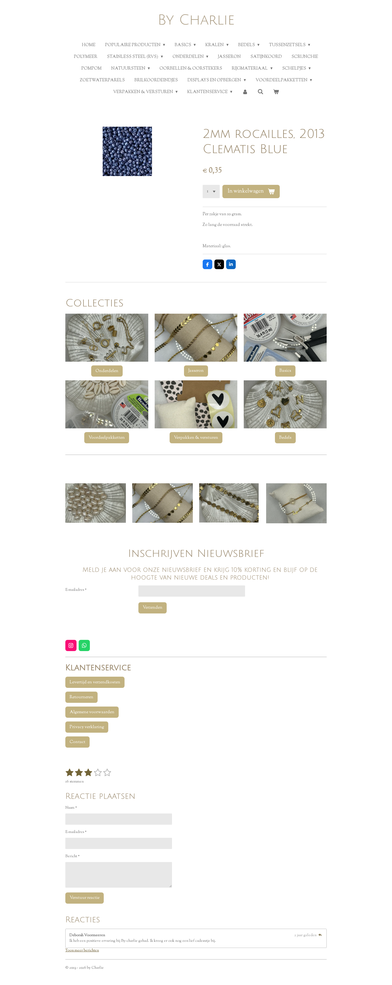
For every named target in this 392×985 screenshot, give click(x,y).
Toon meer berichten (82, 950)
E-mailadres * (76, 590)
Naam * (71, 808)
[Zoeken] (260, 92)
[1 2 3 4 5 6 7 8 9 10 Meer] (211, 191)
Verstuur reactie (84, 898)
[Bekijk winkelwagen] (276, 92)
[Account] (244, 92)
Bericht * (72, 856)
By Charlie (196, 20)
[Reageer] (320, 935)
